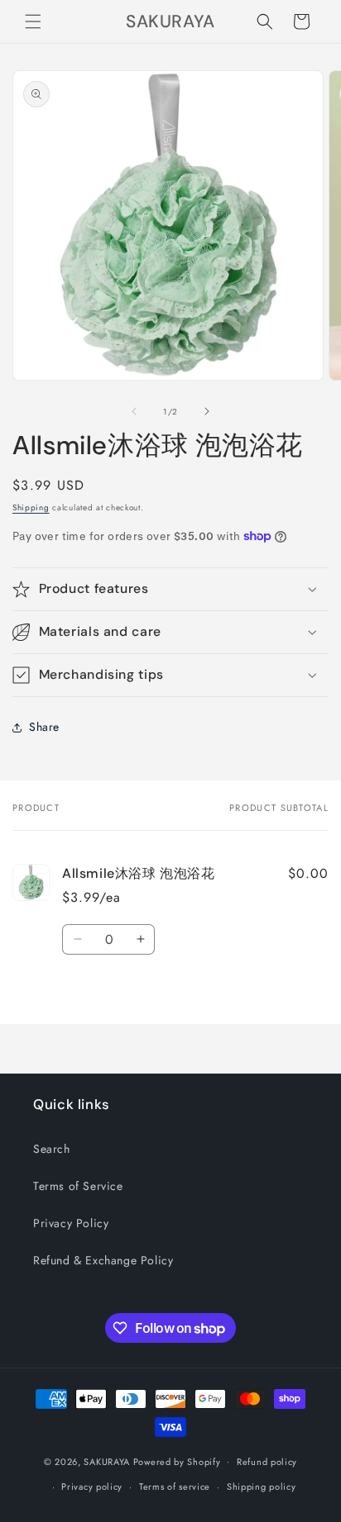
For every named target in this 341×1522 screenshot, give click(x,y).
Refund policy (267, 1461)
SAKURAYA (108, 1460)
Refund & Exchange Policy (103, 1260)
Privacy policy (91, 1486)
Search (51, 1148)
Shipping (31, 507)
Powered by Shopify (177, 1460)
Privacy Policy (70, 1223)
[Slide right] (207, 411)
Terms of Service (78, 1186)
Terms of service (174, 1486)
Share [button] (44, 726)
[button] (33, 21)
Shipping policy (261, 1486)
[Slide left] (134, 411)
